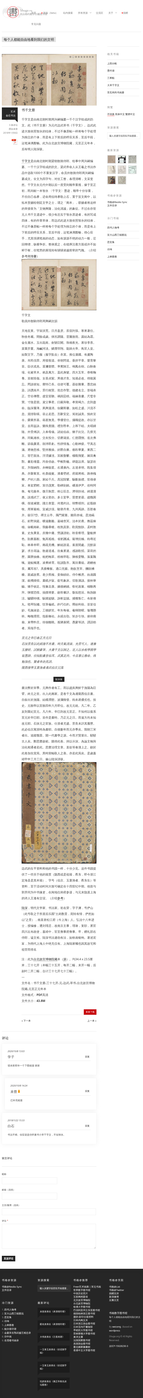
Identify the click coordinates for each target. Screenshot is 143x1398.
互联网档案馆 (80, 1296)
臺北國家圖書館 (81, 1347)
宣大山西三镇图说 (117, 234)
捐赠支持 (114, 1293)
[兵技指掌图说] (111, 180)
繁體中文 (130, 114)
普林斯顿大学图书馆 (84, 1333)
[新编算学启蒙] (122, 169)
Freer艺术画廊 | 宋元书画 (87, 1286)
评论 (5, 1220)
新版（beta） (50, 12)
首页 (33, 12)
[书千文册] (49, 105)
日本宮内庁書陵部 (83, 1326)
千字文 (26, 161)
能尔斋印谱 (10, 1329)
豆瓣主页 (114, 1300)
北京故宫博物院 (81, 1300)
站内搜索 (68, 12)
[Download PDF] (15, 143)
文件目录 (112, 205)
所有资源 (82, 13)
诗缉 (109, 249)
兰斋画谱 (57, 1336)
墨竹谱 (111, 70)
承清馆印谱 (58, 1311)
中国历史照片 (80, 1293)
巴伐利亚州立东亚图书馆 (86, 1310)
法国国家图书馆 (81, 1340)
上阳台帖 (112, 63)
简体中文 (120, 114)
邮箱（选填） (8, 1189)
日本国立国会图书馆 (84, 1323)
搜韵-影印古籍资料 (83, 1316)
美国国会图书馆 (81, 1343)
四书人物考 (113, 227)
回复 (87, 1056)
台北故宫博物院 (81, 1303)
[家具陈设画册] (122, 159)
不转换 (111, 114)
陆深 (25, 908)
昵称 (4, 1174)
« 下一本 (26, 1020)
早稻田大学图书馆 (83, 1330)
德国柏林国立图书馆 (84, 1313)
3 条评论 (13, 125)
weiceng (116, 1326)
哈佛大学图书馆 (81, 1306)
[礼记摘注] (122, 180)
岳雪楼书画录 (11, 1340)
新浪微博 (114, 1296)
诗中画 (8, 1336)
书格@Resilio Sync (117, 202)
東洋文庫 (78, 1337)
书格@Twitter (116, 1290)
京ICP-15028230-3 (118, 1346)
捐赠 (125, 12)
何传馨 (32, 256)
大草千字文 (113, 85)
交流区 (99, 12)
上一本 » (91, 1020)
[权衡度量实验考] (111, 169)
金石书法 (10, 115)
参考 (60, 898)
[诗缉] (132, 159)
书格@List (114, 1286)
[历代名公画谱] (111, 159)
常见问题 (36, 24)
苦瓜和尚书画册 (115, 92)
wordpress (114, 1330)
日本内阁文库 (80, 1320)
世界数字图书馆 (81, 1290)
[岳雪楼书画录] (132, 169)
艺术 (13, 111)
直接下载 (90, 1011)
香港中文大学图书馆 (84, 1350)
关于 (109, 13)
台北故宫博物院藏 (45, 959)
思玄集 (111, 242)
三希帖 (111, 78)
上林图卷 (112, 256)
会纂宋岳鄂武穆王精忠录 (17, 1332)
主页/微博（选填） (11, 1205)
